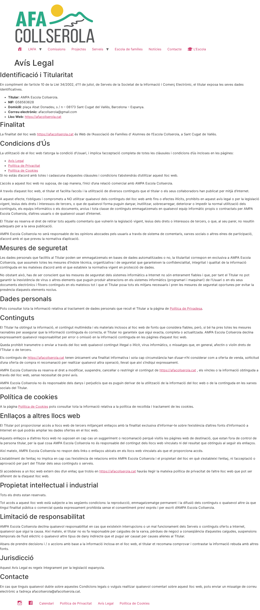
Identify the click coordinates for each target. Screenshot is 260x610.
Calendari (46, 603)
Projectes (79, 49)
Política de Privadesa (186, 308)
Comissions (56, 49)
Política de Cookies (23, 170)
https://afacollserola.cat (43, 117)
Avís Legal (16, 161)
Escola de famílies (129, 49)
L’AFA (32, 49)
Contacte (174, 49)
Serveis (97, 49)
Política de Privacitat (24, 166)
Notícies (155, 49)
